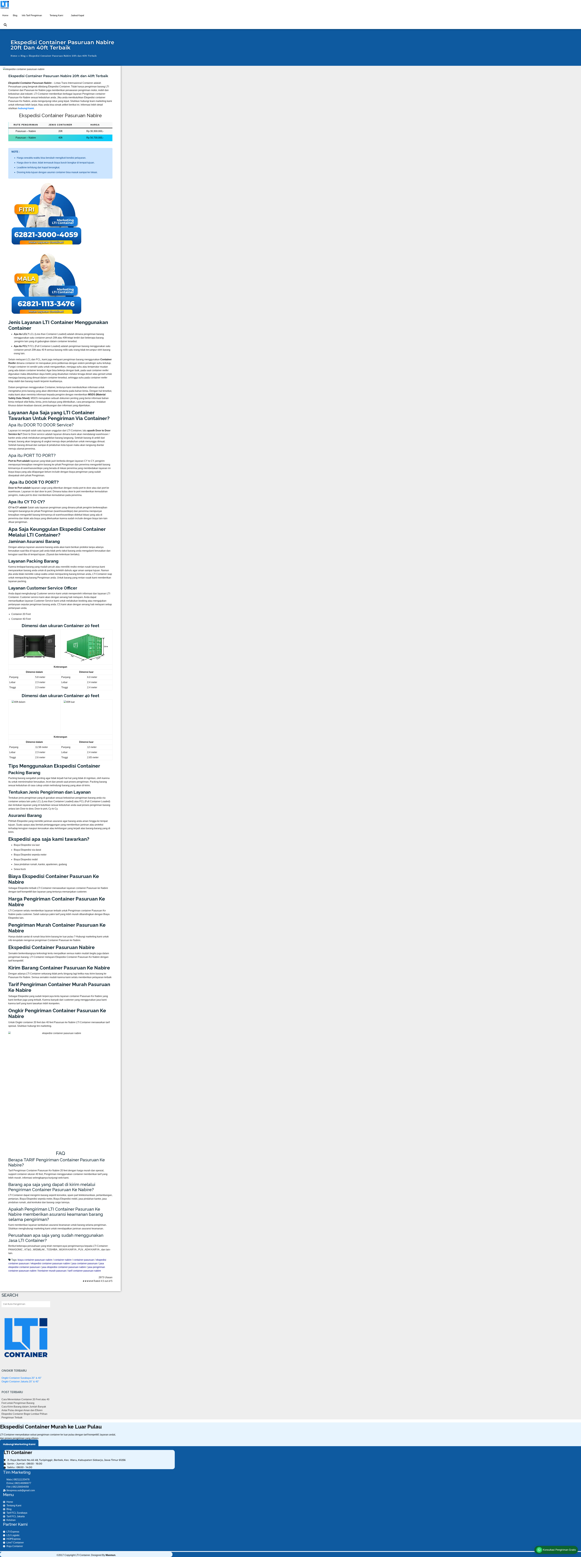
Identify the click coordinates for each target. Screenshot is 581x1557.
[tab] (61, 614)
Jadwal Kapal (77, 15)
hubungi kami (26, 108)
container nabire (63, 1260)
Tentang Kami (56, 15)
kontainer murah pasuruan (52, 1270)
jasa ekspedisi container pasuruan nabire (64, 1267)
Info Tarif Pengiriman (32, 15)
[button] (4, 25)
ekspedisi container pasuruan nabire (50, 1263)
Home (5, 15)
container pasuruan (83, 1260)
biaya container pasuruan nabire (35, 1260)
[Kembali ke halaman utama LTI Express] (4, 4)
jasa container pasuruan (85, 1263)
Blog (15, 15)
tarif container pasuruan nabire (84, 1270)
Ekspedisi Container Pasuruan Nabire (60, 115)
